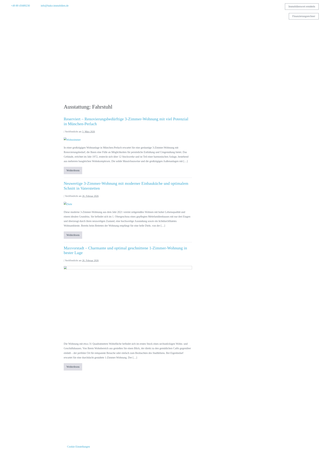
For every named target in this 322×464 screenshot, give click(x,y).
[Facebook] (5, 13)
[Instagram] (11, 13)
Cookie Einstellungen (78, 446)
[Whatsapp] (23, 13)
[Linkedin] (17, 13)
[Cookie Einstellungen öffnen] (7, 459)
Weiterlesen (74, 169)
